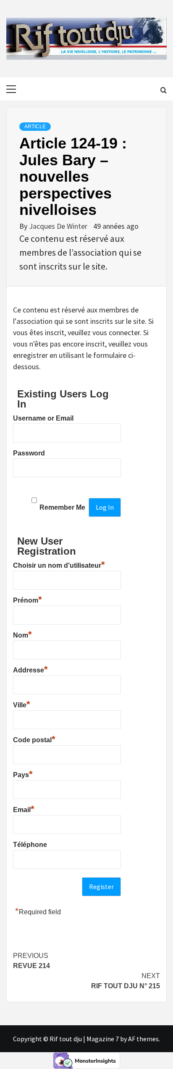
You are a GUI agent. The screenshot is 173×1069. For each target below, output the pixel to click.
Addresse (30, 669)
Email (23, 808)
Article (35, 127)
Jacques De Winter (59, 226)
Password (29, 453)
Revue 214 (31, 960)
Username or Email (43, 418)
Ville (21, 704)
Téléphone (30, 844)
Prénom (27, 599)
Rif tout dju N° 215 (125, 981)
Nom (22, 634)
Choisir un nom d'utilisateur (59, 564)
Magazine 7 (102, 1039)
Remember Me (62, 507)
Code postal (34, 739)
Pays (23, 773)
